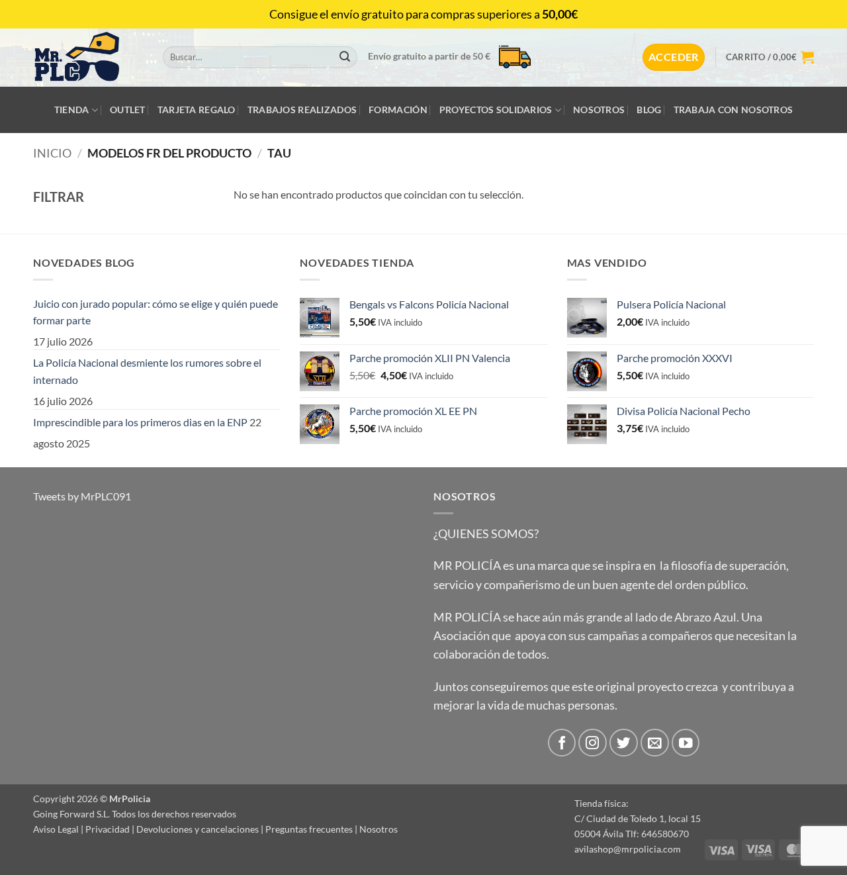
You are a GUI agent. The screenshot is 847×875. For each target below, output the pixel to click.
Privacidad (107, 829)
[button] (674, 57)
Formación (398, 109)
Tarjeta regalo (196, 109)
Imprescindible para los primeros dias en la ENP (140, 422)
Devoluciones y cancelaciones (197, 829)
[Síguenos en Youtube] (686, 743)
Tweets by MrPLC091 (82, 496)
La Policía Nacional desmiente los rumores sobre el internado (147, 371)
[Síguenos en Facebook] (562, 743)
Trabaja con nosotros (733, 109)
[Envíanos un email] (655, 743)
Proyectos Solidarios (496, 109)
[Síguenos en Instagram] (592, 743)
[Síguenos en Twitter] (623, 743)
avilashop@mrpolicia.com (627, 848)
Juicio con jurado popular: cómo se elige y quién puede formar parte (155, 312)
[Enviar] (345, 57)
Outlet (128, 109)
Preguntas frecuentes (309, 829)
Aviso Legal (56, 829)
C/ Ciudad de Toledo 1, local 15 (637, 818)
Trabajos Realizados (302, 109)
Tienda (71, 109)
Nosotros (599, 109)
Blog (649, 109)
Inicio (52, 153)
